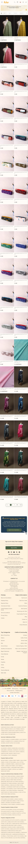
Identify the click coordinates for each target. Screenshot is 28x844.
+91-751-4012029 (9, 589)
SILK (18, 753)
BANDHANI (14, 748)
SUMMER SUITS (9, 741)
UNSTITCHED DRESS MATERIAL (8, 776)
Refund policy (15, 688)
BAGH (15, 753)
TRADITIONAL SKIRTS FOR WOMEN (15, 836)
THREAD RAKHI (4, 730)
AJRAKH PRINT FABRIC (14, 760)
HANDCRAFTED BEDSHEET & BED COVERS (11, 825)
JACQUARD (21, 748)
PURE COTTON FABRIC (10, 762)
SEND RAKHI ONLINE (16, 727)
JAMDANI (9, 750)
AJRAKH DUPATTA (16, 813)
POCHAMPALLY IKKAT (6, 755)
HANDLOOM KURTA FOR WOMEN (15, 821)
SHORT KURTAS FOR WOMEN (13, 743)
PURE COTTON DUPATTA (17, 811)
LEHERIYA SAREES (20, 804)
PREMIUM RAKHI (9, 729)
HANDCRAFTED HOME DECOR (19, 823)
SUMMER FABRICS (5, 739)
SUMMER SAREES (14, 739)
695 (17, 504)
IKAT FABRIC (19, 765)
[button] (2, 2)
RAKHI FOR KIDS (19, 730)
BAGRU (11, 753)
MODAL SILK (12, 751)
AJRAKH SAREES (18, 799)
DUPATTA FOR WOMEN (6, 809)
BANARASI (14, 755)
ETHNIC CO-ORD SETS (6, 823)
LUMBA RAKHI (4, 732)
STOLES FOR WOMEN (18, 809)
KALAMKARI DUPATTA (6, 813)
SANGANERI (4, 750)
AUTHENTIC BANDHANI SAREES (8, 800)
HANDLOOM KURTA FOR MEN (17, 829)
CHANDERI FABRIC (9, 764)
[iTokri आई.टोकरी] (6, 2)
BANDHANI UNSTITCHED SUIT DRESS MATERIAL (12, 781)
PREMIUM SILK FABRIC (6, 769)
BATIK (17, 751)
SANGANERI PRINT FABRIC (17, 767)
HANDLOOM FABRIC (10, 765)
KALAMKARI (4, 748)
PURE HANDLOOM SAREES (7, 799)
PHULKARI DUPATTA (5, 811)
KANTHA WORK (4, 753)
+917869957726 (13, 581)
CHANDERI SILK (4, 751)
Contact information (14, 692)
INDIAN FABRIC (4, 760)
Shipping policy (19, 690)
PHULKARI (21, 750)
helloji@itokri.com (19, 591)
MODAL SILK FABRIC (17, 769)
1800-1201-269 (12, 584)
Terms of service (10, 690)
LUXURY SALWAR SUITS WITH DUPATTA (10, 820)
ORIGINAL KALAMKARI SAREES (13, 802)
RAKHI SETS (12, 730)
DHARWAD (15, 750)
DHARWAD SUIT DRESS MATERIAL (9, 783)
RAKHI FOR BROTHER (10, 734)
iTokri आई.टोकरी (7, 688)
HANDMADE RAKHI (5, 727)
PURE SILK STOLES (16, 815)
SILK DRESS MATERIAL (12, 790)
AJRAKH (9, 748)
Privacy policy (23, 688)
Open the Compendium (14, 529)
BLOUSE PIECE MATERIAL (19, 837)
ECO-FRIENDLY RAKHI (19, 729)
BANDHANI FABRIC (5, 771)
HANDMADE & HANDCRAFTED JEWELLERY (11, 830)
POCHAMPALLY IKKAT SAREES (8, 804)
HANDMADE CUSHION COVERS (8, 827)
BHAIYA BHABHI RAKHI (14, 732)
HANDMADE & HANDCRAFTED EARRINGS (10, 832)
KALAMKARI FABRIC (5, 767)
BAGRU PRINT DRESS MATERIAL (14, 779)
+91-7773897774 (14, 586)
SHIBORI (22, 751)
